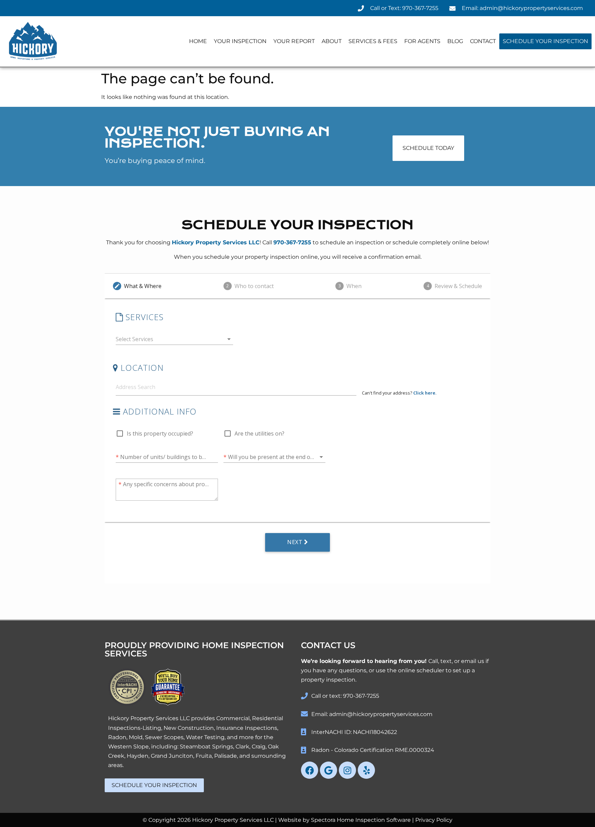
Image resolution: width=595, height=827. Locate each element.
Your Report (294, 41)
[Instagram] (347, 770)
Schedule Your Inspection (545, 41)
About (332, 41)
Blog (455, 41)
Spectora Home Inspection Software (361, 820)
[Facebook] (309, 770)
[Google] (328, 770)
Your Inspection (240, 41)
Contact (483, 41)
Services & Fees (372, 41)
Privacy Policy (433, 820)
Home (198, 41)
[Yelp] (366, 770)
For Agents (422, 41)
